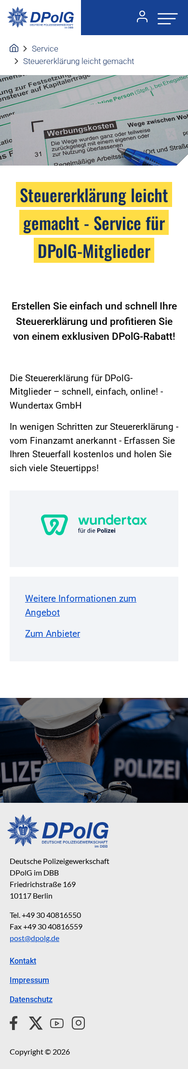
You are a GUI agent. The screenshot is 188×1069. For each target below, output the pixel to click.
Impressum (29, 980)
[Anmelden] (138, 17)
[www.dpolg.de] (14, 48)
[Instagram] (74, 1021)
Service (45, 48)
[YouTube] (53, 1021)
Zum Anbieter (52, 633)
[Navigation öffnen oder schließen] (164, 17)
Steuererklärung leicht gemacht (78, 61)
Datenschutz (31, 999)
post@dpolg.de (34, 937)
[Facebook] (16, 1021)
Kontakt (23, 961)
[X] (32, 1021)
